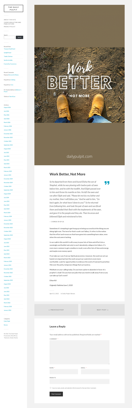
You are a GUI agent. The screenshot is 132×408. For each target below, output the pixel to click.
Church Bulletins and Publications (12, 23)
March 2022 (7, 302)
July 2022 (6, 288)
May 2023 (6, 250)
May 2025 (6, 160)
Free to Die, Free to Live (10, 64)
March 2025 (7, 167)
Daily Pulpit (7, 321)
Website (53, 377)
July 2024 (6, 197)
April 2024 (6, 209)
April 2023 (6, 254)
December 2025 (8, 133)
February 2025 (8, 171)
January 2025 (7, 175)
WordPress (14, 336)
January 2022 (7, 310)
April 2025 (6, 163)
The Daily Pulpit (13, 8)
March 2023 (7, 257)
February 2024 (8, 216)
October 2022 (7, 276)
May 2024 (6, 205)
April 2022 (6, 299)
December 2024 (8, 179)
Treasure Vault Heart (9, 49)
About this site (10, 19)
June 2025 (6, 156)
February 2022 (8, 306)
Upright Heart (7, 52)
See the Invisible (8, 60)
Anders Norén (14, 338)
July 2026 (6, 111)
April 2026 (6, 118)
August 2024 (7, 194)
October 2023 (7, 231)
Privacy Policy (9, 26)
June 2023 (6, 246)
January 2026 (7, 130)
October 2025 (7, 141)
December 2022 (8, 269)
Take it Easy (12, 96)
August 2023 (7, 239)
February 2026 (8, 126)
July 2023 (6, 242)
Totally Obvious (8, 56)
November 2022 (8, 272)
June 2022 (6, 291)
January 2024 (7, 220)
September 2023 (8, 235)
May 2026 (6, 115)
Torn (12, 85)
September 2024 (8, 190)
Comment (54, 339)
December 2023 (8, 224)
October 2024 (7, 186)
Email (83, 367)
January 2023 (7, 265)
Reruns (6, 325)
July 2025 (6, 152)
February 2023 (8, 261)
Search (6, 35)
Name (52, 367)
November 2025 (8, 137)
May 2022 (6, 295)
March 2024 (7, 212)
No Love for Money (14, 75)
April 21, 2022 (54, 293)
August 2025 (7, 149)
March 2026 (7, 122)
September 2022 (8, 280)
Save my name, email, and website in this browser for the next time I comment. (74, 388)
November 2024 (8, 182)
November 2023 (8, 227)
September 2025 (8, 145)
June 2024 (6, 201)
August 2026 (7, 107)
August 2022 (7, 284)
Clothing (13, 80)
